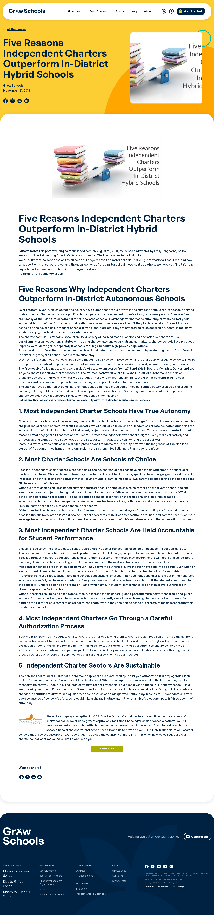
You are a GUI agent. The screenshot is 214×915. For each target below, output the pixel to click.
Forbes (128, 251)
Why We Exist (119, 870)
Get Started (193, 11)
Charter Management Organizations (50, 883)
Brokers (43, 889)
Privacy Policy (163, 887)
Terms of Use (149, 887)
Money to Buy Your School (16, 873)
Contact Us (199, 836)
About (148, 11)
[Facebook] (5, 100)
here (89, 251)
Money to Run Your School (16, 894)
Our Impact (82, 870)
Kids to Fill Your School (14, 884)
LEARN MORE (107, 748)
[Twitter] (12, 100)
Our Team (117, 875)
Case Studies (98, 11)
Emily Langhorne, (166, 251)
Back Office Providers (50, 875)
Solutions (74, 11)
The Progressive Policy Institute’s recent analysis (52, 368)
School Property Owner (51, 894)
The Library (81, 888)
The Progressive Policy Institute (119, 255)
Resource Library (126, 11)
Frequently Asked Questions (91, 893)
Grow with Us (119, 881)
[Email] (26, 100)
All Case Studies (84, 875)
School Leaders (47, 870)
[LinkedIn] (19, 101)
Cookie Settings (178, 887)
